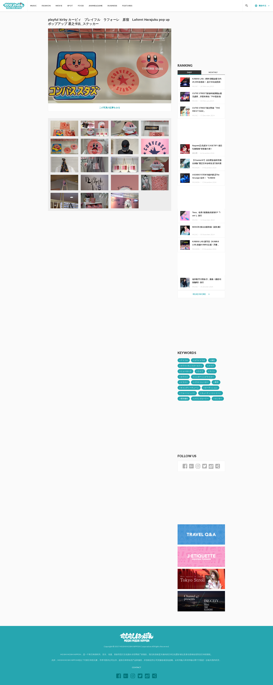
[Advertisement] (201, 37)
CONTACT (136, 667)
